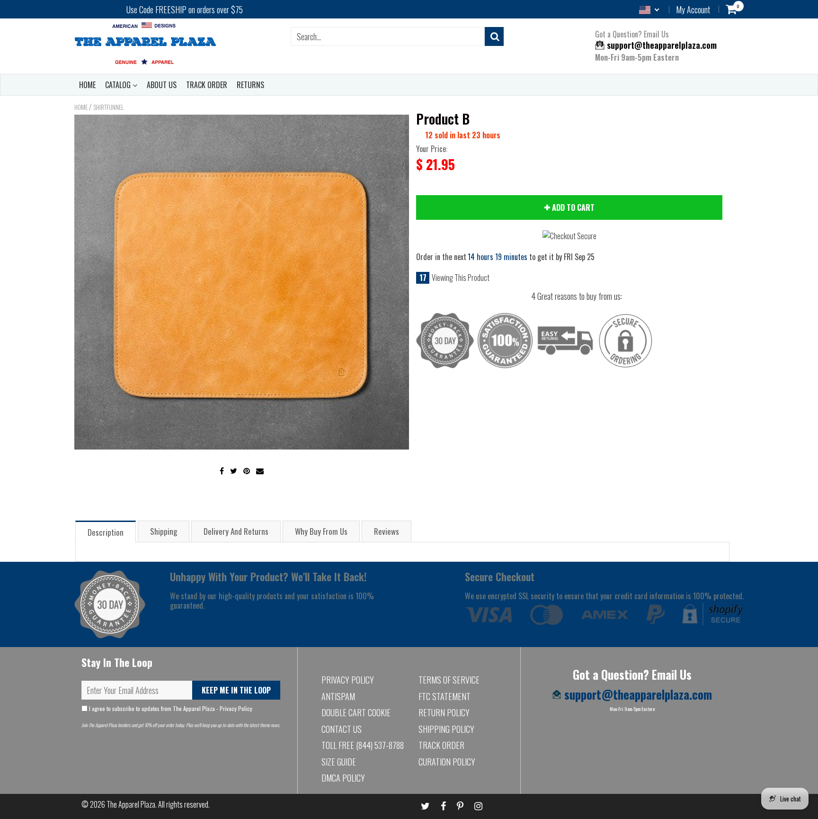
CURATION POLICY (446, 762)
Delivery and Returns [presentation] (236, 531)
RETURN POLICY (444, 712)
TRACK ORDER (206, 84)
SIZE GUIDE (338, 762)
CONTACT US (341, 729)
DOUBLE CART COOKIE (356, 712)
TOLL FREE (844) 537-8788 (362, 745)
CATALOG (119, 84)
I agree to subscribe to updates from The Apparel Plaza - (170, 708)
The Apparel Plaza (131, 804)
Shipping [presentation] (163, 531)
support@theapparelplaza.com (661, 45)
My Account (693, 9)
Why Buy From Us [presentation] (321, 531)
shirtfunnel (108, 107)
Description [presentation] (106, 532)
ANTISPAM (338, 696)
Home (81, 107)
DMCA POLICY (343, 778)
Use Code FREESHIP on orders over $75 (184, 9)
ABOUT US (162, 84)
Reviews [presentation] (386, 531)
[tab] (105, 531)
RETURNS (250, 84)
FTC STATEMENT (444, 696)
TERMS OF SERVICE (449, 680)
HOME (87, 84)
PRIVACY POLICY (347, 680)
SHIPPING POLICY (446, 729)
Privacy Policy (236, 708)
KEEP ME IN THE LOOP (236, 690)
